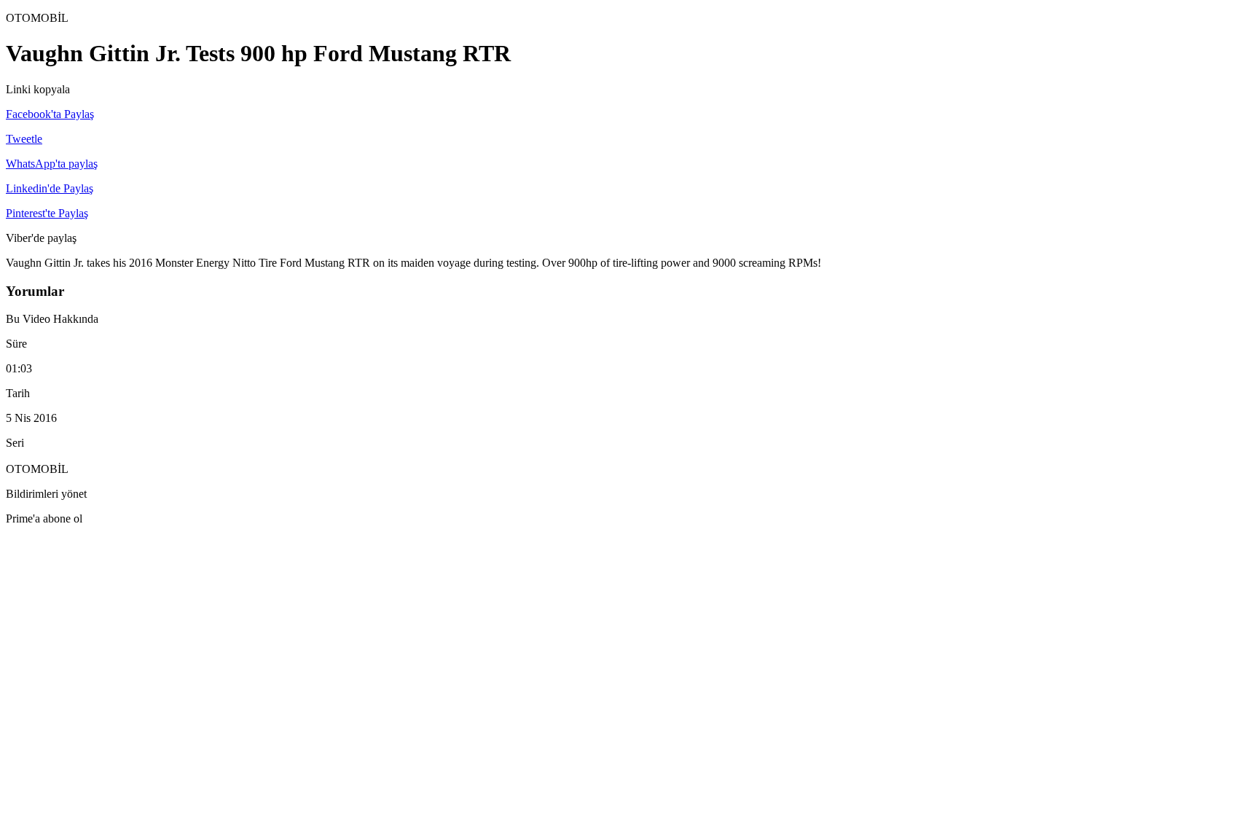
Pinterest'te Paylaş (47, 213)
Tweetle (24, 139)
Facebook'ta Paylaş (50, 114)
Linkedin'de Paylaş (49, 188)
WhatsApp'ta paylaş (52, 163)
